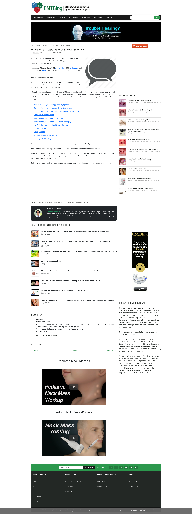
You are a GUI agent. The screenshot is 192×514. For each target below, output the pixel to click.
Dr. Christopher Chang (55, 212)
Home (74, 350)
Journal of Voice (40, 128)
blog (43, 202)
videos (43, 70)
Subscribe (86, 17)
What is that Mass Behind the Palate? (139, 139)
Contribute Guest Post (73, 481)
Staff (35, 491)
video (73, 202)
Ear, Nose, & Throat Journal (44, 115)
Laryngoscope (39, 132)
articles (39, 202)
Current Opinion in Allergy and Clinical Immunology (53, 108)
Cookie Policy (134, 481)
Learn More (133, 511)
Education (37, 496)
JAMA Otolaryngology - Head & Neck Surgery (51, 125)
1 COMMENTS (57, 53)
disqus (55, 202)
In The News (101, 481)
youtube (85, 202)
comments (49, 202)
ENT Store (98, 17)
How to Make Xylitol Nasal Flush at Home (140, 188)
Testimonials (102, 486)
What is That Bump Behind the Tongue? (140, 110)
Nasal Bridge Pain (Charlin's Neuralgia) (139, 178)
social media (67, 202)
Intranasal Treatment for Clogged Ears (139, 120)
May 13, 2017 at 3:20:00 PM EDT (47, 335)
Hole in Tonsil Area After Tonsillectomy (139, 159)
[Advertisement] (74, 183)
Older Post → (111, 350)
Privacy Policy (134, 486)
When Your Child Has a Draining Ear (139, 169)
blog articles (59, 68)
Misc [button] (108, 17)
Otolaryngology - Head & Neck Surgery (49, 135)
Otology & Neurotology (43, 138)
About (35, 486)
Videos (62, 17)
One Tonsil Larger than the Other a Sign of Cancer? (143, 149)
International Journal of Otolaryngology (49, 118)
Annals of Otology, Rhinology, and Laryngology (52, 104)
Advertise (68, 491)
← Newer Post (37, 350)
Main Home (38, 17)
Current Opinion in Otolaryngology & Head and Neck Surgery (57, 111)
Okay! (142, 511)
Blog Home (51, 17)
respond (60, 202)
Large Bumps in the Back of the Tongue (140, 100)
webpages (74, 68)
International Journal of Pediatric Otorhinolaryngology (54, 121)
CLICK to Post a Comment (40, 344)
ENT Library (73, 17)
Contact (36, 501)
